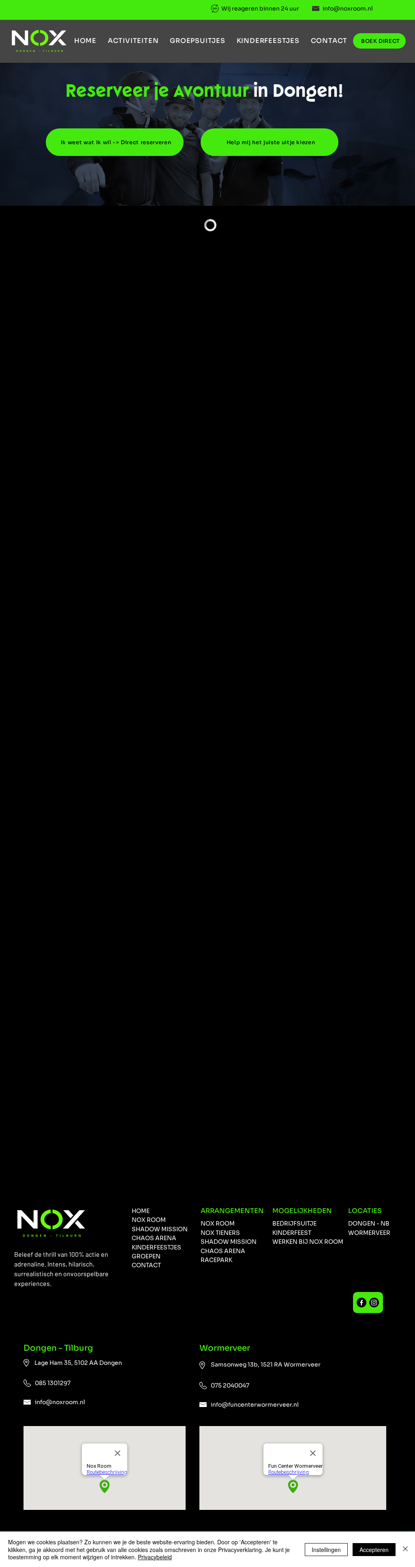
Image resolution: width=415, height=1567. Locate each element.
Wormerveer (224, 1348)
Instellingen (326, 1550)
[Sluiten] (405, 1549)
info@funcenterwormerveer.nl (255, 1404)
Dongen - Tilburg (59, 1348)
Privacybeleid (155, 1557)
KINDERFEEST (291, 1233)
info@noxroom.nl (348, 8)
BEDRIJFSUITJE (294, 1223)
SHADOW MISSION (229, 1241)
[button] (133, 41)
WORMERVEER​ (369, 1233)
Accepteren (374, 1550)
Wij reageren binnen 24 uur (260, 8)
